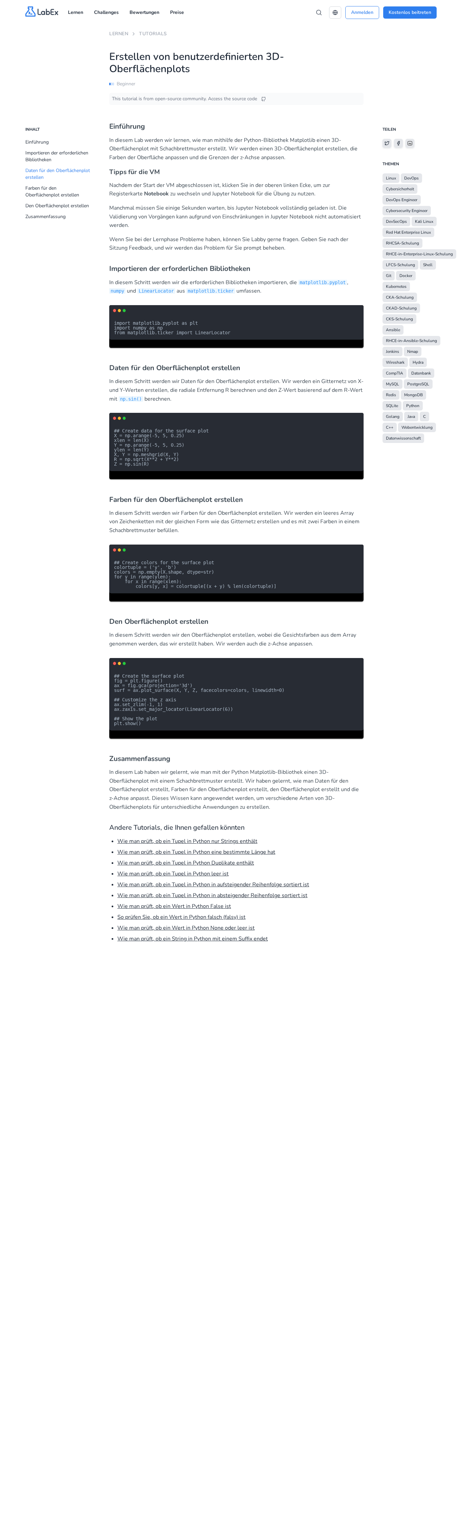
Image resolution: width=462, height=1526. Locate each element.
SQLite (392, 405)
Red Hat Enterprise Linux (408, 232)
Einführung (37, 142)
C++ (389, 427)
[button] (335, 12)
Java (411, 416)
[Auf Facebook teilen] (398, 143)
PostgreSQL (418, 384)
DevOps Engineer (401, 200)
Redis (391, 395)
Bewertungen (144, 12)
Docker (405, 275)
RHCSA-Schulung (402, 243)
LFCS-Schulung (400, 265)
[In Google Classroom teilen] (410, 143)
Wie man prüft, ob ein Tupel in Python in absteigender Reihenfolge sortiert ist (212, 895)
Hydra (418, 362)
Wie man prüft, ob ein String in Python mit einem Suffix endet (192, 938)
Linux (391, 178)
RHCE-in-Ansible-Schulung (411, 340)
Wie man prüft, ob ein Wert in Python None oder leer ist (186, 928)
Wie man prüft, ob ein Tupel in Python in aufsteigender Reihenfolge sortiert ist (213, 884)
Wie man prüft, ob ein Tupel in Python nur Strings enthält (187, 841)
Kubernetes (396, 286)
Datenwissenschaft (403, 438)
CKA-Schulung (400, 297)
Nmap (412, 351)
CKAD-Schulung (401, 308)
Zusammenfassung (45, 216)
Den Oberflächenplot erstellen (57, 206)
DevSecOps (396, 221)
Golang (392, 416)
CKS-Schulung (399, 319)
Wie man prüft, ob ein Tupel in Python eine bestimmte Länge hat (196, 852)
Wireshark (395, 362)
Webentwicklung (417, 427)
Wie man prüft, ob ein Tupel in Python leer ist (173, 873)
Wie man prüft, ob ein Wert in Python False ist (174, 906)
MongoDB (413, 395)
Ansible (393, 330)
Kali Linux (424, 221)
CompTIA (394, 373)
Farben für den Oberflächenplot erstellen (52, 191)
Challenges (106, 12)
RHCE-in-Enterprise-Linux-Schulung (419, 254)
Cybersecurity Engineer (407, 210)
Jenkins (392, 351)
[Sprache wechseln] (335, 12)
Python (412, 405)
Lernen (75, 12)
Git (388, 275)
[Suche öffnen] (319, 12)
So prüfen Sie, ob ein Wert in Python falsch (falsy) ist (181, 917)
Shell (428, 265)
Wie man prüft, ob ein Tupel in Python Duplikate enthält (185, 863)
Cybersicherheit (400, 189)
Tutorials (153, 33)
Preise (177, 12)
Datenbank (421, 373)
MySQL (392, 384)
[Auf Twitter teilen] (387, 143)
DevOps (411, 178)
